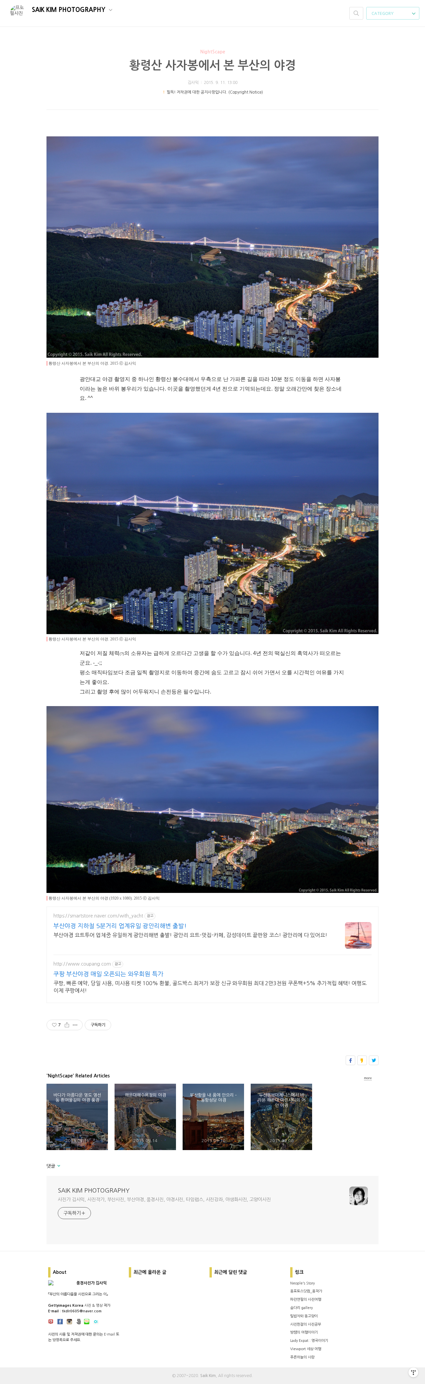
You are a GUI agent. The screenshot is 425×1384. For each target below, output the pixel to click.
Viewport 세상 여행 (305, 1349)
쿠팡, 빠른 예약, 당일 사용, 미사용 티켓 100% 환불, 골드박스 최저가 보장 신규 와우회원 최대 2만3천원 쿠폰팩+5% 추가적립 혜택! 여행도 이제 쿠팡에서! (210, 987)
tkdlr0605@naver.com (82, 1311)
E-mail (109, 1334)
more (368, 1077)
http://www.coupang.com (82, 964)
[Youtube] (50, 1322)
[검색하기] (356, 13)
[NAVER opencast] (96, 1322)
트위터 (374, 1060)
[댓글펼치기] (58, 1166)
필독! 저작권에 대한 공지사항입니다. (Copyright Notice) (215, 92)
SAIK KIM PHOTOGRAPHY (69, 10)
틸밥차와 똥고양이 (304, 1316)
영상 (99, 1305)
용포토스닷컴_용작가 (306, 1291)
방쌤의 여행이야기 (304, 1332)
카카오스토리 (362, 1060)
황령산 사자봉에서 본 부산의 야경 (212, 65)
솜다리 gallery (301, 1308)
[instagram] (69, 1322)
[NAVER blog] (86, 1322)
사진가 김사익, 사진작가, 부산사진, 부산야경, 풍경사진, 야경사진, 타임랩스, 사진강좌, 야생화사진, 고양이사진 (164, 1199)
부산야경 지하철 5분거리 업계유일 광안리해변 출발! (120, 926)
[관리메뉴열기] (413, 1372)
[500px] (78, 1322)
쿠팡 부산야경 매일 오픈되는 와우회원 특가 (108, 974)
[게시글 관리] (75, 1025)
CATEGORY (383, 14)
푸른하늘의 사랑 (302, 1357)
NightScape (212, 51)
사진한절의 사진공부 (305, 1324)
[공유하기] (67, 1025)
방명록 (57, 1340)
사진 (87, 1305)
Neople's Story (302, 1283)
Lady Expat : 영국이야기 (309, 1341)
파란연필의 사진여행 (305, 1299)
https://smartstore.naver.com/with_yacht (98, 915)
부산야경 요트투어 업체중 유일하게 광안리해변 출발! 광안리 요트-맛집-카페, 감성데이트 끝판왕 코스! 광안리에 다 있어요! (190, 935)
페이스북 (350, 1060)
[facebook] (60, 1322)
